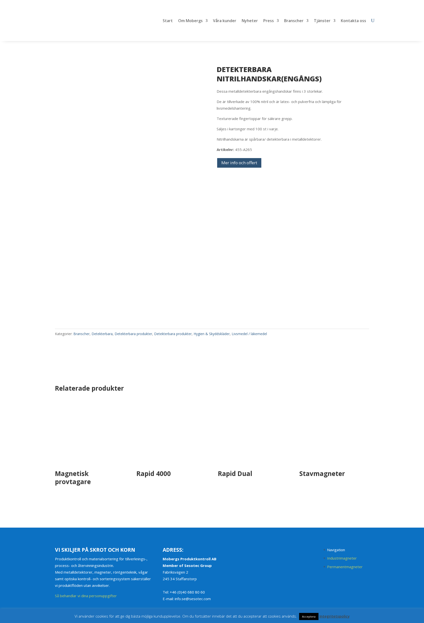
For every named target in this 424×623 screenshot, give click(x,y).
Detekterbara (102, 333)
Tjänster (322, 21)
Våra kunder (224, 21)
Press (268, 21)
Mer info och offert (239, 162)
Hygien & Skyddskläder (212, 333)
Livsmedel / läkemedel (249, 333)
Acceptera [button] (309, 616)
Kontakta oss (353, 21)
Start (168, 21)
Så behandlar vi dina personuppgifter (86, 595)
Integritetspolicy (334, 616)
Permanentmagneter (345, 566)
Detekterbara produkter (133, 333)
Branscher (294, 21)
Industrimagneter (342, 558)
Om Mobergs (190, 21)
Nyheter (250, 21)
